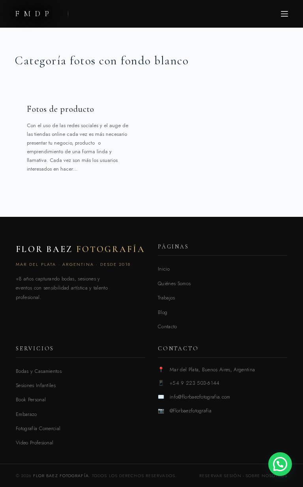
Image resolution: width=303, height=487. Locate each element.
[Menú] (284, 13)
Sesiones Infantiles (36, 385)
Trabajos (166, 297)
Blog (162, 312)
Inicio (164, 269)
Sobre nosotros (266, 475)
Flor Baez (80, 249)
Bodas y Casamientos (39, 371)
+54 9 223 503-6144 (195, 383)
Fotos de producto (60, 109)
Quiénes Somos (174, 283)
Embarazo (26, 414)
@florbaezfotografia (190, 410)
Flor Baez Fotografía (61, 475)
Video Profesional (34, 442)
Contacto (167, 326)
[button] (280, 464)
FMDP (34, 14)
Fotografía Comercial (38, 428)
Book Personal (31, 399)
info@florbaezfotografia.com (200, 397)
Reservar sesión (220, 475)
